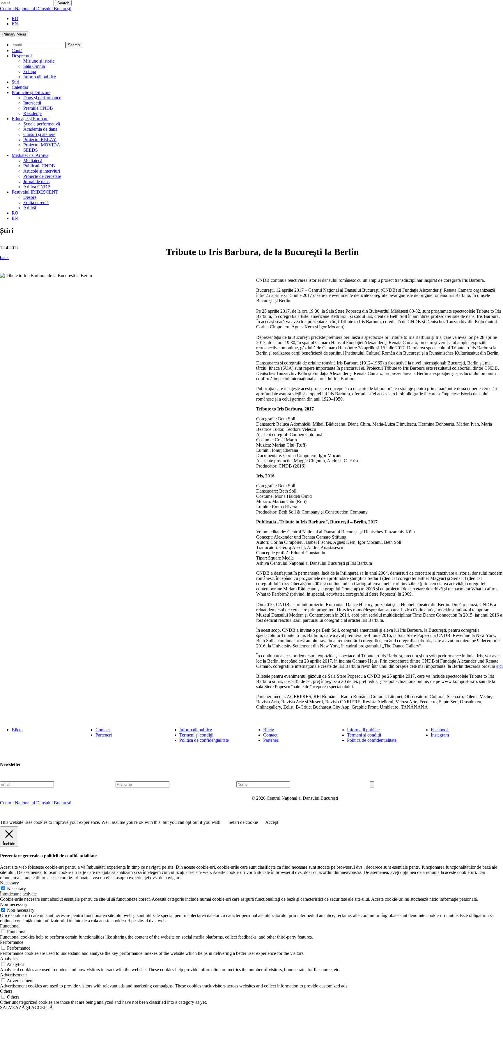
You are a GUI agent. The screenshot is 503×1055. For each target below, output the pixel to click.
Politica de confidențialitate (204, 740)
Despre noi (22, 55)
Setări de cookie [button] (243, 822)
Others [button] (6, 991)
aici (499, 666)
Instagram (440, 734)
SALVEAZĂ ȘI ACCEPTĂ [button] (26, 1007)
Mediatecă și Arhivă (30, 155)
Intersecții (32, 102)
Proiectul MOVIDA (41, 144)
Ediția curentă (36, 202)
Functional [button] (10, 925)
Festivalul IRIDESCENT (35, 192)
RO (15, 18)
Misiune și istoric (38, 61)
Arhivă (29, 207)
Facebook (440, 729)
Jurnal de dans (36, 181)
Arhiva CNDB (37, 186)
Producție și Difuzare (31, 92)
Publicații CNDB (39, 165)
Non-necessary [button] (13, 904)
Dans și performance (42, 97)
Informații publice (39, 76)
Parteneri (103, 734)
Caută (17, 50)
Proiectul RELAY (39, 139)
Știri (15, 81)
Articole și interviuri (41, 171)
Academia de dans (40, 129)
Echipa (29, 71)
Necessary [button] (9, 882)
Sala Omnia (34, 66)
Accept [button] (271, 822)
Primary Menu (14, 34)
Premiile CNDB (38, 108)
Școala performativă (41, 123)
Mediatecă (32, 160)
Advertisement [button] (13, 974)
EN (15, 23)
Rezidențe (32, 113)
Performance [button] (11, 942)
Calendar (20, 87)
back (4, 257)
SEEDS (30, 150)
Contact (102, 729)
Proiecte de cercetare (42, 176)
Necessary (16, 888)
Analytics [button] (8, 958)
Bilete (17, 729)
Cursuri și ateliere (39, 134)
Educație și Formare (30, 118)
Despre (29, 197)
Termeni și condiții (196, 734)
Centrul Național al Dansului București (35, 8)
